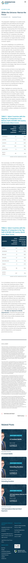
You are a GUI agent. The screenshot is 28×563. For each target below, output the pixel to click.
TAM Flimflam (20, 415)
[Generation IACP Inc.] (8, 4)
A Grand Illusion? (18, 534)
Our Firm (3, 547)
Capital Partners (4, 555)
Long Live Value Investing (19, 525)
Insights (3, 556)
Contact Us (3, 558)
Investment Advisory (5, 551)
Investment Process (16, 17)
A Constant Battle (7, 454)
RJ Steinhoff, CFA (5, 17)
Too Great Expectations (19, 530)
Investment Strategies (6, 553)
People (2, 549)
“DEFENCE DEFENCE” (9, 413)
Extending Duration (7, 481)
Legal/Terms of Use (5, 540)
